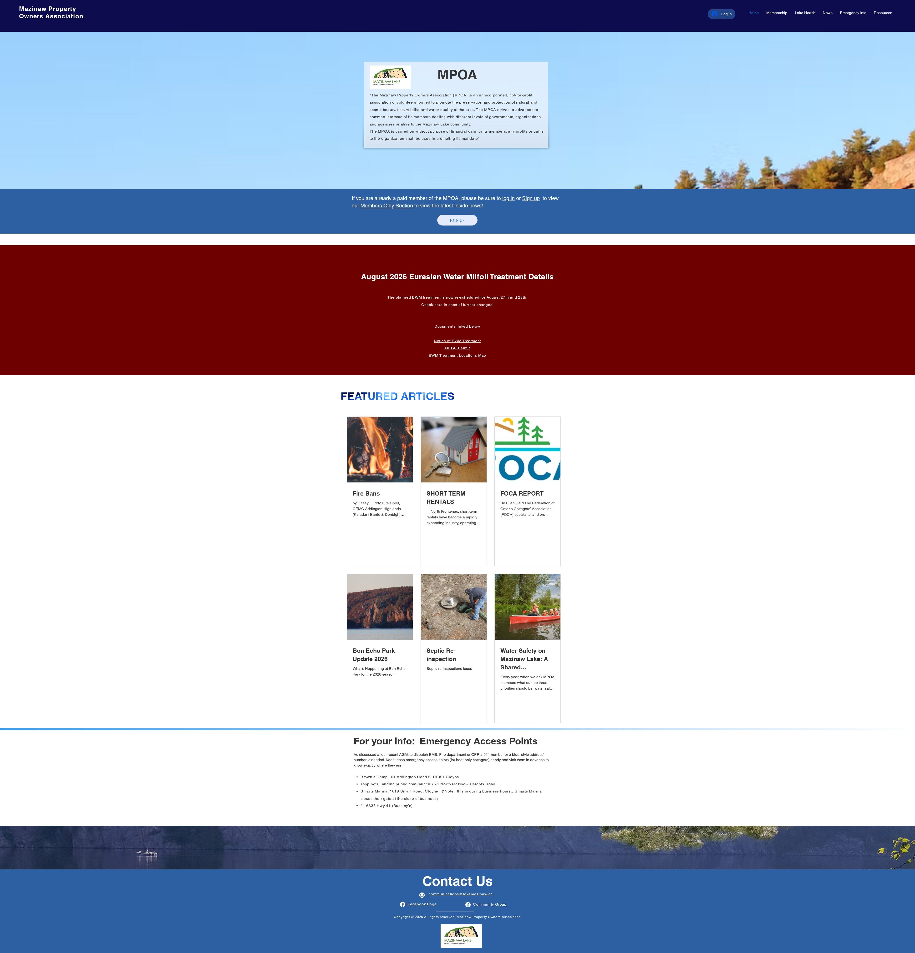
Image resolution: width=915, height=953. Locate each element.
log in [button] (508, 198)
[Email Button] (422, 895)
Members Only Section (387, 206)
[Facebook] (402, 904)
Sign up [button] (531, 198)
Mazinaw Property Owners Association (51, 12)
